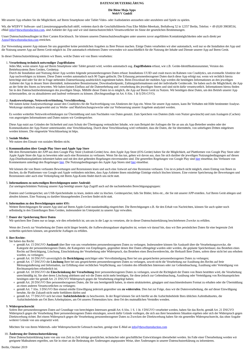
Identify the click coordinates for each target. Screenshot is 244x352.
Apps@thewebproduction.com (20, 39)
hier (198, 158)
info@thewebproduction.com (26, 29)
